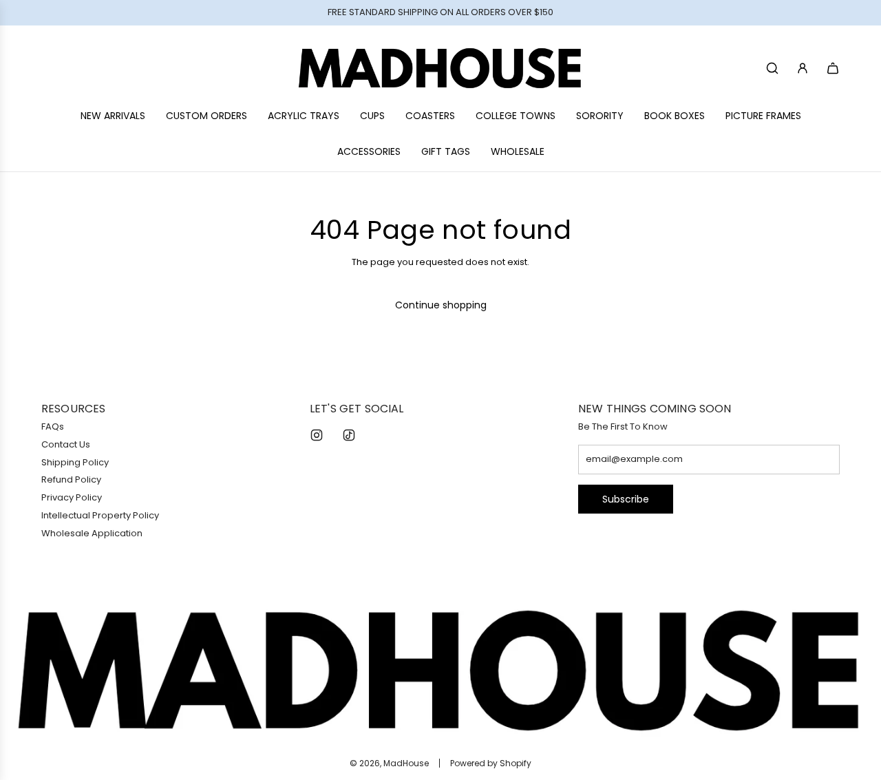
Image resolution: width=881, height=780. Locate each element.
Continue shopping (441, 305)
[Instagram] (316, 435)
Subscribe (625, 499)
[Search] (772, 68)
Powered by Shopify (490, 763)
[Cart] (833, 68)
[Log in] (802, 68)
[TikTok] (349, 435)
